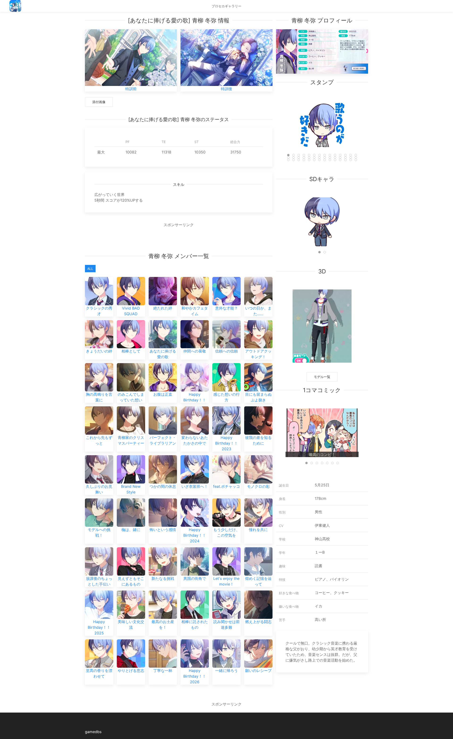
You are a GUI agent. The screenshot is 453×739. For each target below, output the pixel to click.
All (90, 269)
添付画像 (98, 102)
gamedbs (93, 731)
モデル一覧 (322, 377)
